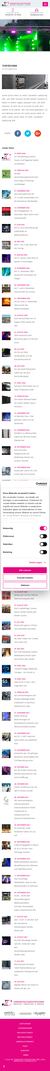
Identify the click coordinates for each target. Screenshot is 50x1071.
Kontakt (25, 1050)
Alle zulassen (25, 570)
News (25, 1055)
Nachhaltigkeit (25, 1032)
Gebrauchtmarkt (25, 1041)
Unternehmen (25, 1028)
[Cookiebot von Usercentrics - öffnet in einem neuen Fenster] (36, 484)
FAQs (25, 1046)
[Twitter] (27, 133)
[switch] (43, 536)
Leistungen (25, 1023)
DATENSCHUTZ (30, 1061)
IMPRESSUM (18, 1061)
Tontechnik (9, 66)
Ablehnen (25, 585)
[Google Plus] (37, 133)
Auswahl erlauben (25, 578)
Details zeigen (35, 562)
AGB (42, 1059)
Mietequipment (25, 1037)
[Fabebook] (4, 1066)
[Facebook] (17, 133)
